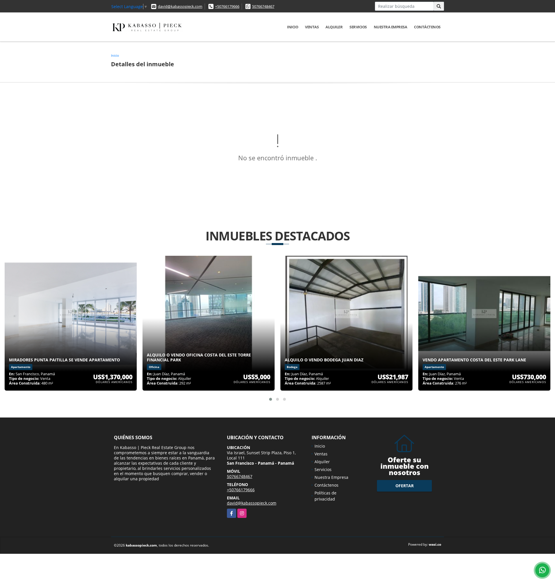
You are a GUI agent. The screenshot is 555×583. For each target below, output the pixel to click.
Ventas (312, 27)
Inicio (292, 27)
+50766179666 (227, 6)
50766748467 (263, 6)
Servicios (358, 27)
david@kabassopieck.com (180, 6)
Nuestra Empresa (390, 27)
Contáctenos (427, 27)
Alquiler (334, 27)
